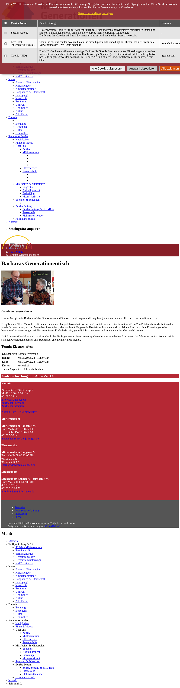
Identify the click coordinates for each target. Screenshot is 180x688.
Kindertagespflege (25, 88)
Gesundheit (21, 107)
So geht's (27, 187)
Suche (18, 516)
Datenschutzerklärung (27, 510)
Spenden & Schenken (27, 199)
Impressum (21, 513)
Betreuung (21, 126)
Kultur (19, 110)
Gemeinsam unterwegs (28, 559)
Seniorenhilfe (29, 171)
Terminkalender (24, 553)
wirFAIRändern (24, 76)
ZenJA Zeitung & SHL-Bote (38, 209)
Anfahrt (5, 411)
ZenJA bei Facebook (12, 402)
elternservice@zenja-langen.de (18, 464)
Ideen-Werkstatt (31, 196)
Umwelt (19, 104)
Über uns (20, 145)
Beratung (20, 123)
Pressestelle (28, 212)
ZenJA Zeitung (23, 206)
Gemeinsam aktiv (25, 556)
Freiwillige (28, 193)
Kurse (11, 79)
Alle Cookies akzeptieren (107, 68)
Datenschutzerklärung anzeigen (95, 13)
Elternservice (29, 167)
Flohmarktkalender (32, 215)
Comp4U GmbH (52, 526)
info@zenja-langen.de (13, 399)
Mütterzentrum (30, 152)
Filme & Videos (24, 142)
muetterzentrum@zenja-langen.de (20, 438)
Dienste (12, 117)
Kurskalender (22, 85)
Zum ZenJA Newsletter (24, 411)
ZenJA (26, 148)
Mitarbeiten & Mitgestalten (30, 183)
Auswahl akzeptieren (142, 68)
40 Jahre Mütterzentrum (28, 547)
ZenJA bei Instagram (12, 405)
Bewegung (21, 95)
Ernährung (21, 101)
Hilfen (18, 129)
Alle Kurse (21, 114)
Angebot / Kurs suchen (28, 82)
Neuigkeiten (22, 139)
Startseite (20, 507)
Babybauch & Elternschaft (30, 91)
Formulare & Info (25, 218)
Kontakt (12, 221)
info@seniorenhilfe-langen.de (17, 491)
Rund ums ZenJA (18, 136)
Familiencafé (22, 550)
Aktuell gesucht (31, 190)
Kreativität (21, 98)
